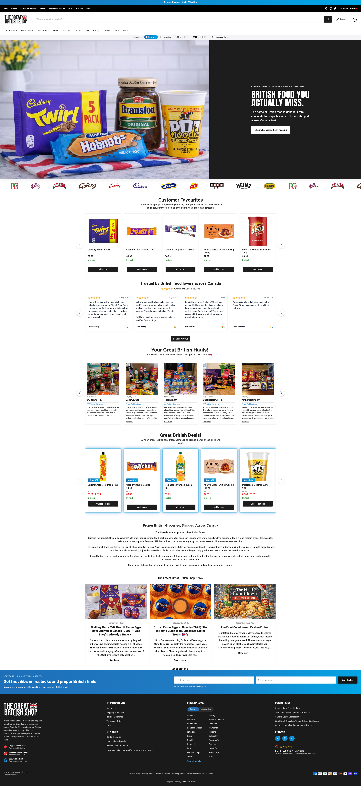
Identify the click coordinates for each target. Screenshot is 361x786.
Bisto (189, 736)
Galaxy (212, 715)
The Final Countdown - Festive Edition (245, 627)
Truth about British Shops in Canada (291, 712)
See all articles (179, 668)
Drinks (107, 30)
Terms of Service (163, 774)
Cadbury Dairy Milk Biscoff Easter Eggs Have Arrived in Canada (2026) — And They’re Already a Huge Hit (116, 631)
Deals (126, 30)
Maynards (213, 728)
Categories (206, 709)
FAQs (70, 8)
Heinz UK (191, 744)
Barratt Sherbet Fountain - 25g (103, 485)
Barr (189, 748)
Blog (88, 8)
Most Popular (10, 30)
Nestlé (190, 740)
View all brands (194, 761)
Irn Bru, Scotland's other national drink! (292, 725)
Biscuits (67, 30)
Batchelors (192, 724)
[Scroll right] (281, 312)
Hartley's (213, 748)
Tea (87, 30)
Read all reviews (180, 339)
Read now (115, 660)
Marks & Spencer (216, 719)
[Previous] (79, 245)
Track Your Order (114, 721)
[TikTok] (292, 738)
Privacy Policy (147, 774)
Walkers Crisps (193, 752)
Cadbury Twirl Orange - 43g (140, 249)
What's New (27, 30)
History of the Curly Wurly (286, 708)
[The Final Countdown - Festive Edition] (245, 601)
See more (129, 422)
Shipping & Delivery (115, 712)
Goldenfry (213, 736)
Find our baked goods (116, 741)
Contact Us (111, 708)
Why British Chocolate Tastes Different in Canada (297, 721)
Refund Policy (134, 774)
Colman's (213, 724)
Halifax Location (10, 8)
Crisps (78, 30)
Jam (116, 30)
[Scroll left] (79, 312)
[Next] (281, 245)
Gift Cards (79, 8)
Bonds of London (194, 728)
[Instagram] (285, 738)
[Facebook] (277, 738)
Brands (193, 709)
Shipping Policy (178, 774)
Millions (212, 732)
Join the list (347, 680)
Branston (213, 744)
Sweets (54, 30)
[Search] (328, 19)
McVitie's (191, 719)
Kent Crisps (214, 752)
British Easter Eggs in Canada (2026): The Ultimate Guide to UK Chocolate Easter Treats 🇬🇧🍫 (180, 631)
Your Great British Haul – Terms (200, 774)
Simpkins (191, 732)
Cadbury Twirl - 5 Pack (99, 249)
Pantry (96, 30)
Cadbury (191, 715)
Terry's (190, 756)
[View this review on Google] (126, 327)
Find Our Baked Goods (28, 8)
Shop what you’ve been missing (271, 130)
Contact (43, 8)
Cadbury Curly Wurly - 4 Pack (179, 249)
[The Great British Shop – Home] (16, 19)
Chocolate (42, 30)
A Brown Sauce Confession (287, 717)
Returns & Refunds (114, 717)
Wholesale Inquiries (57, 8)
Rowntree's (214, 740)
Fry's (211, 756)
